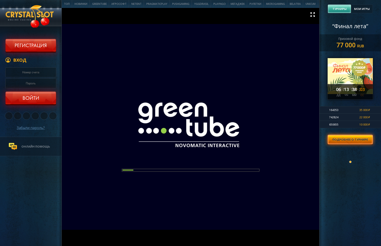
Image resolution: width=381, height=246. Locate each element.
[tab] (339, 9)
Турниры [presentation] (339, 9)
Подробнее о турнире (350, 139)
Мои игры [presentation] (362, 9)
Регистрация (31, 45)
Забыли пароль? (31, 127)
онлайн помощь (35, 146)
